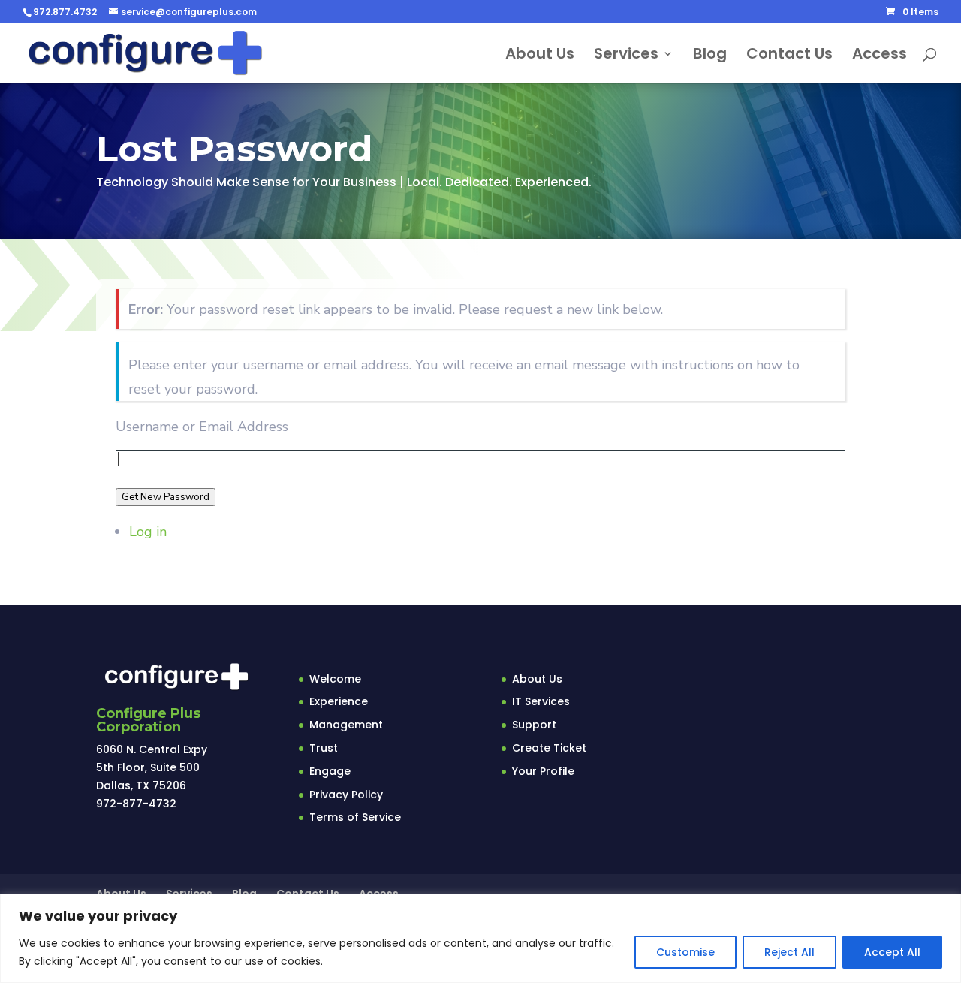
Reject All (789, 952)
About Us (539, 56)
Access (879, 56)
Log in (148, 532)
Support (534, 724)
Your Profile (543, 771)
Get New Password (165, 497)
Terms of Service (355, 817)
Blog (710, 56)
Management (346, 724)
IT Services (541, 701)
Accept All (892, 952)
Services (626, 56)
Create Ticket (549, 747)
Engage (330, 771)
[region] (480, 938)
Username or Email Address (202, 427)
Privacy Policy (346, 794)
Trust (323, 747)
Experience (338, 701)
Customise (685, 952)
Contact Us (789, 56)
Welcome (335, 678)
